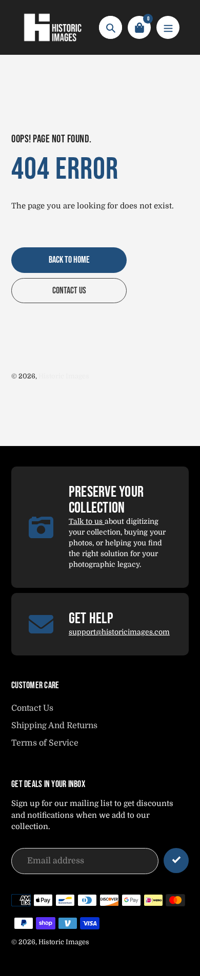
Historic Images (63, 376)
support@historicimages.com (119, 632)
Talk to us (87, 521)
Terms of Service (44, 743)
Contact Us (32, 708)
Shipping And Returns (54, 725)
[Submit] (176, 860)
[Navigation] (167, 27)
